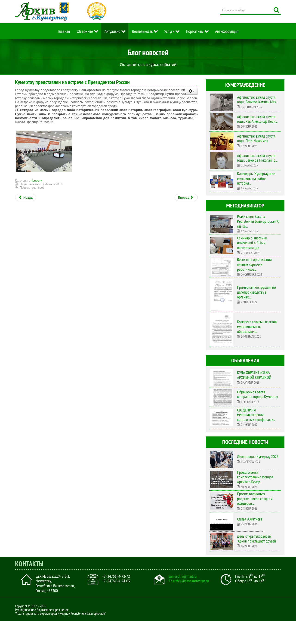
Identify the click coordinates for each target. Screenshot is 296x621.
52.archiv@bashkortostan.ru (188, 580)
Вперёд (184, 197)
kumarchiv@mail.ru (182, 576)
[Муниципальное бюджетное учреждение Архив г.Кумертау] (42, 11)
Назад (28, 197)
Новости (36, 180)
